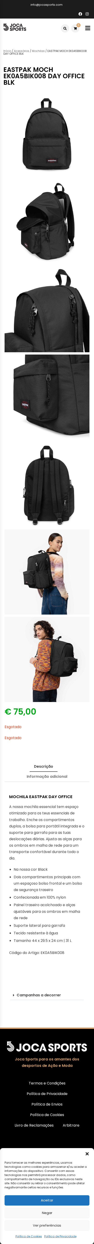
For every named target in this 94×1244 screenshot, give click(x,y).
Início (7, 51)
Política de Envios (47, 1104)
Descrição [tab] (43, 766)
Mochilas (38, 51)
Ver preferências (47, 1225)
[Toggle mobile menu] (88, 28)
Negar (47, 1212)
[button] (87, 1154)
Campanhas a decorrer (39, 995)
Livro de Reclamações (34, 1125)
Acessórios (21, 51)
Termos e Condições (47, 1083)
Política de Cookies (29, 1236)
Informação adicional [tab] (47, 776)
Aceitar (47, 1200)
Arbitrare (71, 1125)
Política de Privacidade (60, 1236)
